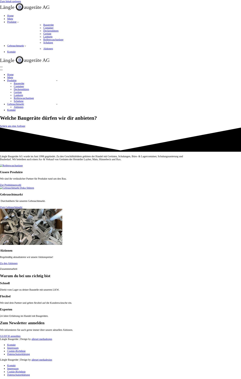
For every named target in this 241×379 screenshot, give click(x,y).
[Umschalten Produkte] (56, 80)
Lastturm (47, 36)
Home (10, 15)
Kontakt (11, 51)
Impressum (13, 348)
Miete (10, 18)
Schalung (48, 42)
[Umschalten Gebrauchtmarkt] (56, 104)
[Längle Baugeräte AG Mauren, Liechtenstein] (24, 10)
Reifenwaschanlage (53, 39)
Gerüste (47, 33)
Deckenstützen (51, 30)
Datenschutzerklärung (18, 354)
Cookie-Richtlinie (16, 351)
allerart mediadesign (41, 339)
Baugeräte (48, 24)
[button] (18, 21)
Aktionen (48, 48)
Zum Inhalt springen (10, 1)
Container (48, 27)
